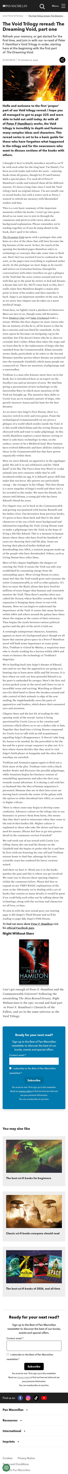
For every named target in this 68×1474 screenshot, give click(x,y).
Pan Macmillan (13, 1410)
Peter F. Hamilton (42, 924)
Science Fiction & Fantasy (11, 16)
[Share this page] (62, 60)
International (12, 1431)
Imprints (9, 1441)
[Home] (15, 6)
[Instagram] (28, 1398)
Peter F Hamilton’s (19, 124)
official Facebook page (20, 928)
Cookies (7, 1458)
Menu (55, 5)
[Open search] (42, 6)
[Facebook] (20, 1398)
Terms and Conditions (16, 1464)
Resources (10, 1420)
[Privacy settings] (6, 1468)
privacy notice (25, 1091)
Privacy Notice (26, 1458)
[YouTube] (44, 1398)
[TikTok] (36, 1398)
